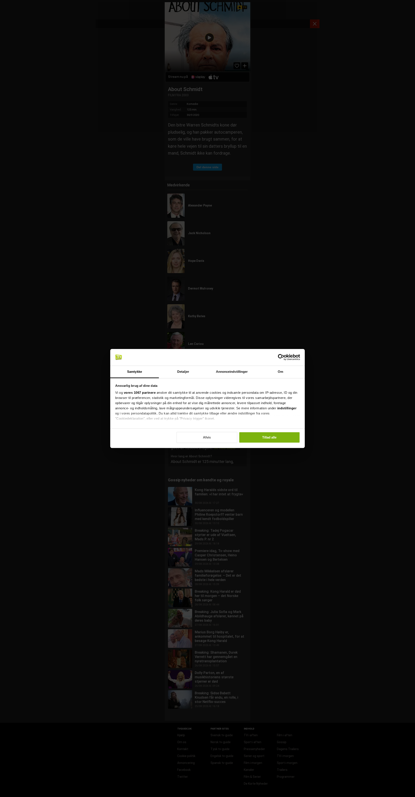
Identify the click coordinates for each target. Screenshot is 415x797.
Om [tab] (280, 371)
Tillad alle (269, 437)
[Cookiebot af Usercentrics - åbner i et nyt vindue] (281, 357)
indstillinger (287, 408)
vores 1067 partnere (140, 392)
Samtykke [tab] (134, 371)
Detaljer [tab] (183, 371)
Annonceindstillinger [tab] (232, 371)
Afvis (207, 437)
